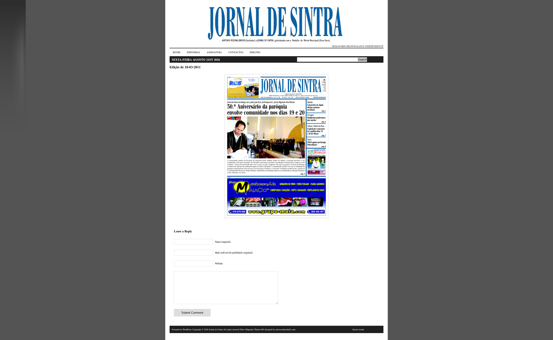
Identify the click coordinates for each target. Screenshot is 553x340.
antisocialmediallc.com (286, 329)
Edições (255, 52)
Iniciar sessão (358, 329)
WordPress (187, 329)
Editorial (193, 52)
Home (176, 52)
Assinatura (214, 52)
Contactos (235, 52)
